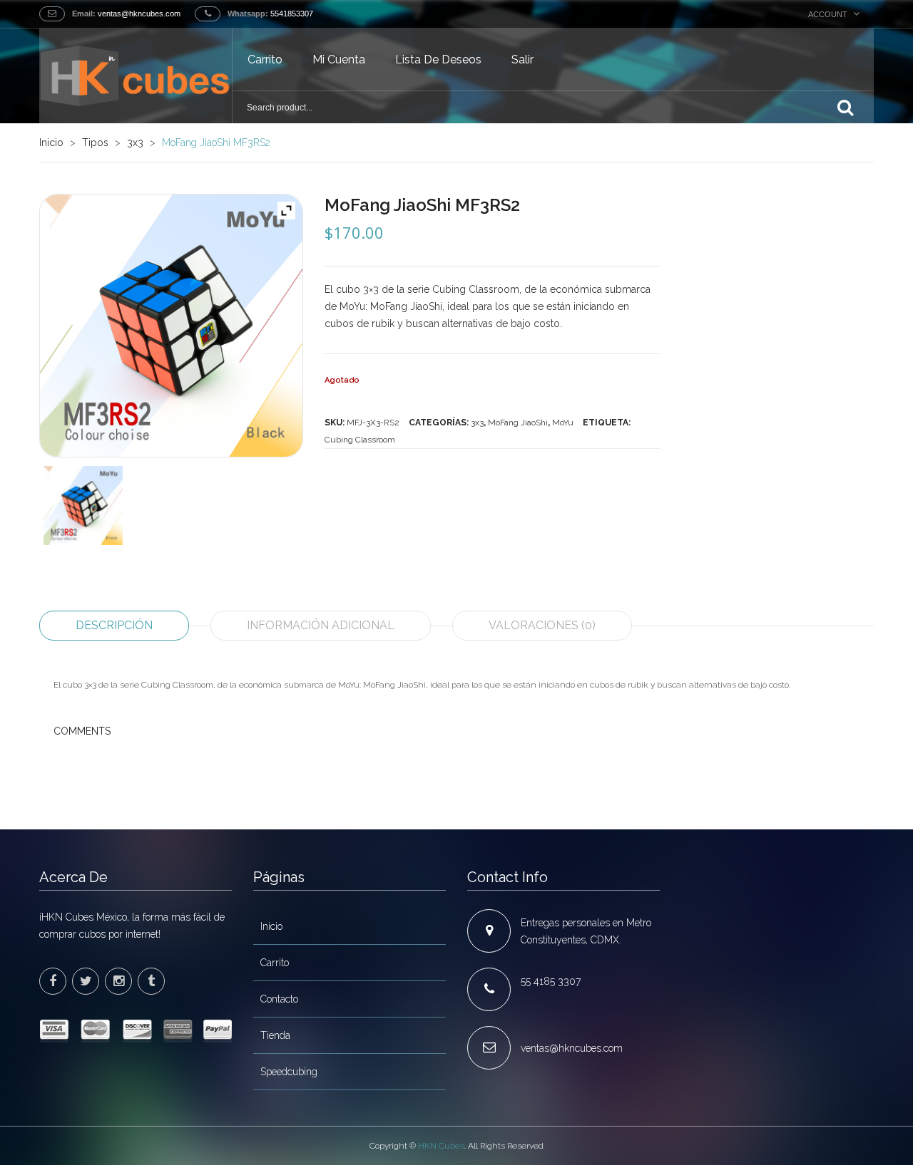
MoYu (562, 423)
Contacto (279, 999)
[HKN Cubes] (135, 76)
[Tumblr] (151, 981)
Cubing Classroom (360, 440)
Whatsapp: (248, 13)
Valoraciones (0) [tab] (542, 625)
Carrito (265, 59)
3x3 (135, 142)
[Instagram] (118, 981)
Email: (84, 13)
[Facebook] (52, 981)
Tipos (95, 142)
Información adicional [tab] (320, 625)
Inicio (51, 142)
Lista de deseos (438, 59)
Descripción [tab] (114, 625)
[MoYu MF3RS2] (83, 505)
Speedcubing (288, 1071)
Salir (522, 59)
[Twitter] (85, 981)
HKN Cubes (441, 1146)
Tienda (275, 1035)
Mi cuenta (338, 59)
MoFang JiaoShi (518, 423)
